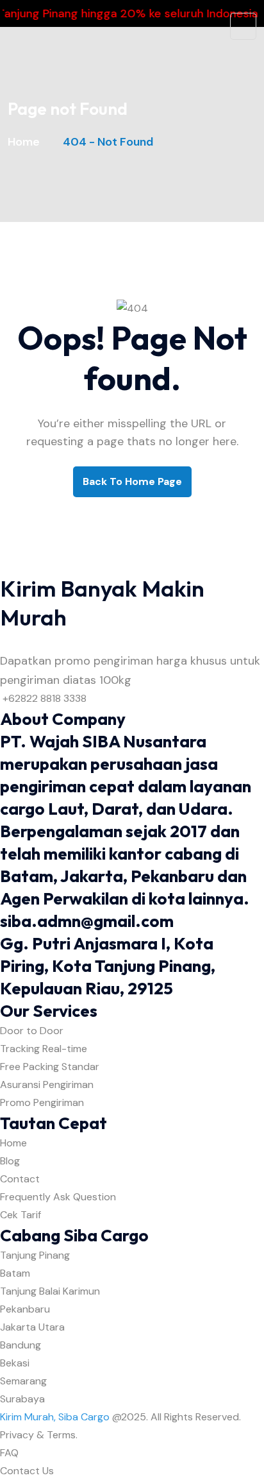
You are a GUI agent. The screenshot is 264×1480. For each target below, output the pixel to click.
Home (26, 141)
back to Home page (132, 481)
